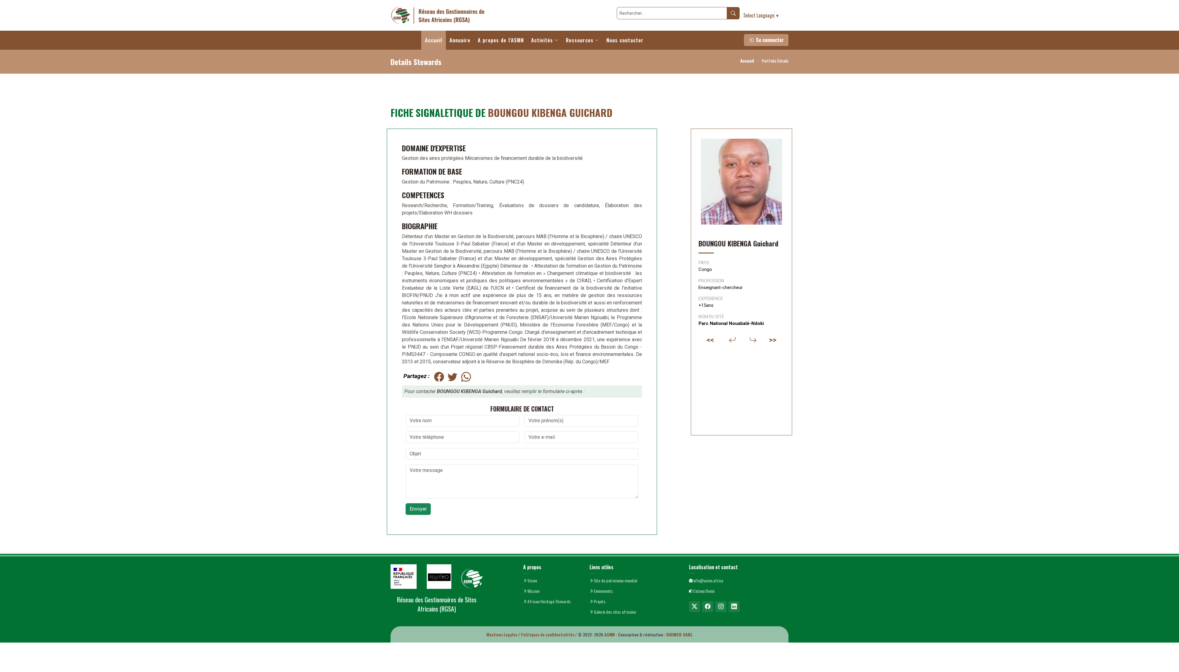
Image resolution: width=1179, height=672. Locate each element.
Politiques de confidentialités (547, 634)
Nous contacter (625, 40)
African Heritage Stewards (549, 601)
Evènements (603, 591)
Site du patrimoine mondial (615, 580)
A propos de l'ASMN (501, 40)
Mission (533, 591)
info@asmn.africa (708, 580)
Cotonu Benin (703, 591)
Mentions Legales (501, 634)
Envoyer (418, 509)
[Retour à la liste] (751, 340)
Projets (599, 601)
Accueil (433, 40)
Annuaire (459, 40)
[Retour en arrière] (731, 340)
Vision (532, 580)
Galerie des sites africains (615, 612)
